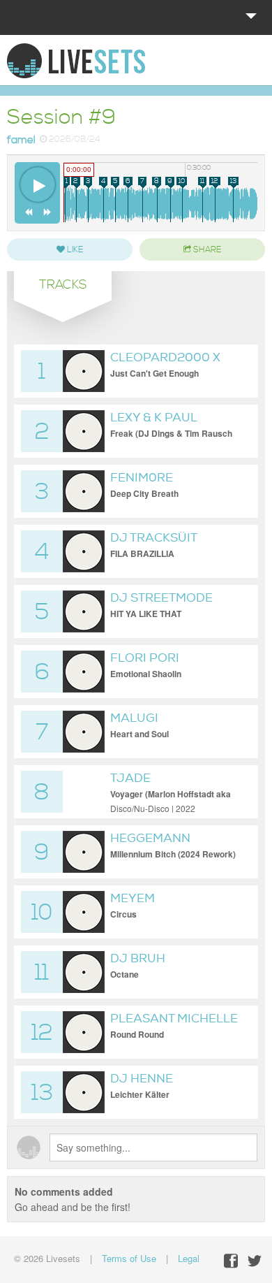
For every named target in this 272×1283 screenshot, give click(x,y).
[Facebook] (231, 1261)
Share (206, 250)
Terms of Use (129, 1258)
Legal (188, 1258)
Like (74, 250)
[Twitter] (255, 1261)
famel (21, 140)
